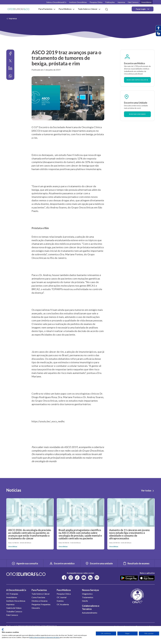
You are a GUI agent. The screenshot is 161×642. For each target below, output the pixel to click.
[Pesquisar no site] (106, 9)
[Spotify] (97, 577)
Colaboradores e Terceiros (90, 607)
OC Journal (61, 597)
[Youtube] (84, 577)
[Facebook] (10, 53)
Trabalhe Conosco (14, 611)
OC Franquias (12, 594)
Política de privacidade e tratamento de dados (44, 637)
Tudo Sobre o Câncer (41, 594)
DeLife (85, 601)
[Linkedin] (10, 68)
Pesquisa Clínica (96, 2)
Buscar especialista (137, 80)
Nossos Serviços (90, 590)
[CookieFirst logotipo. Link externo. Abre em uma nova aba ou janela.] (3, 629)
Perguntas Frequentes (41, 604)
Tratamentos (87, 597)
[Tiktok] (77, 577)
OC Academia (63, 604)
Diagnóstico (87, 594)
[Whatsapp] (10, 76)
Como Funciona (38, 597)
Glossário (36, 608)
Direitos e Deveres (40, 601)
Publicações (110, 2)
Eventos (60, 601)
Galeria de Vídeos (14, 608)
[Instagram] (70, 577)
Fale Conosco (133, 2)
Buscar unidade (137, 114)
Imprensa (121, 2)
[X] (10, 60)
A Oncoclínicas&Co (16, 590)
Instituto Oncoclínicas (78, 2)
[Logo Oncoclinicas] (18, 9)
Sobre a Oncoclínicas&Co (56, 2)
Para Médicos (64, 590)
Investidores (146, 2)
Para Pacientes (39, 590)
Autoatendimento (89, 612)
